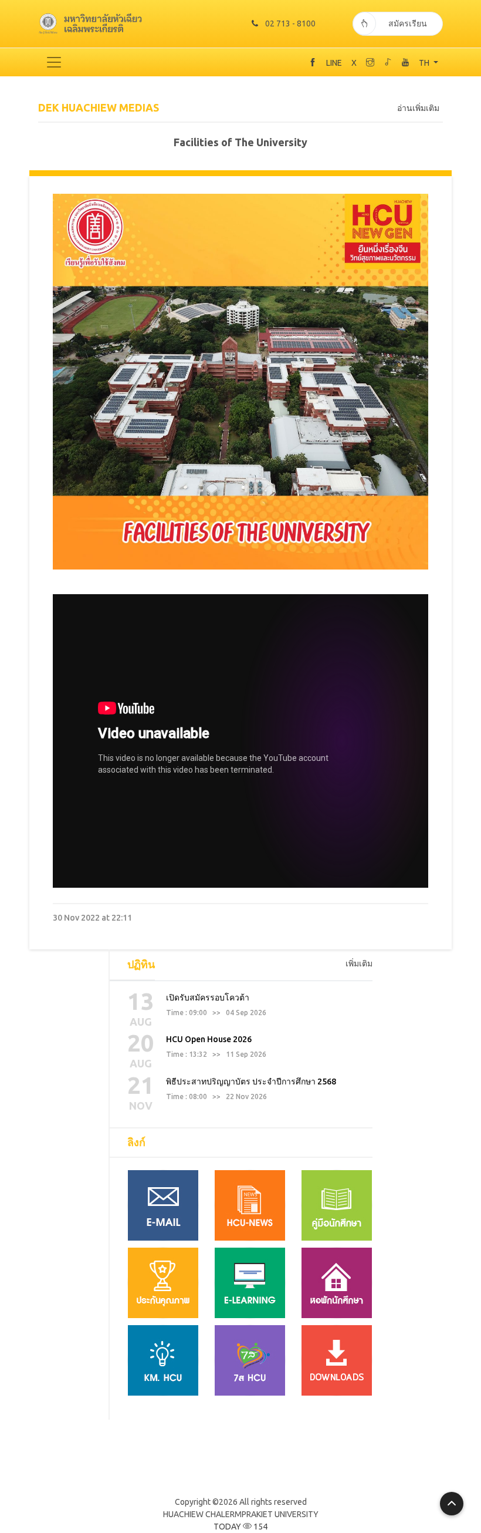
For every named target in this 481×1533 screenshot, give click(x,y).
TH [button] (425, 63)
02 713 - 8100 (290, 23)
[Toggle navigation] (54, 62)
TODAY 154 (240, 1526)
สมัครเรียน (407, 23)
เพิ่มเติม (358, 963)
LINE (334, 63)
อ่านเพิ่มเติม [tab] (418, 108)
